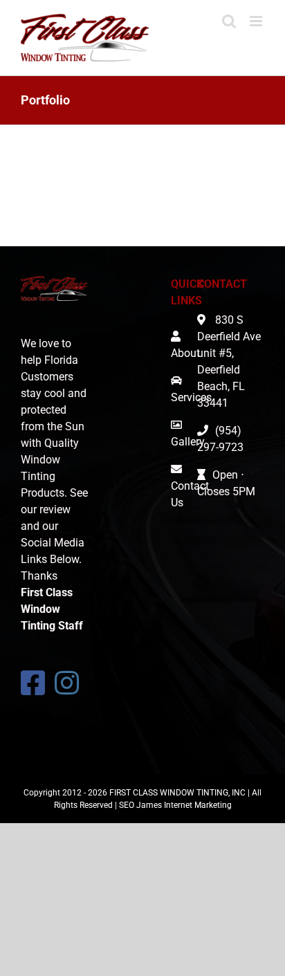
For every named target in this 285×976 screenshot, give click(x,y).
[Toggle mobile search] (229, 21)
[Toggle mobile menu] (257, 21)
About (185, 353)
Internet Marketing (198, 805)
